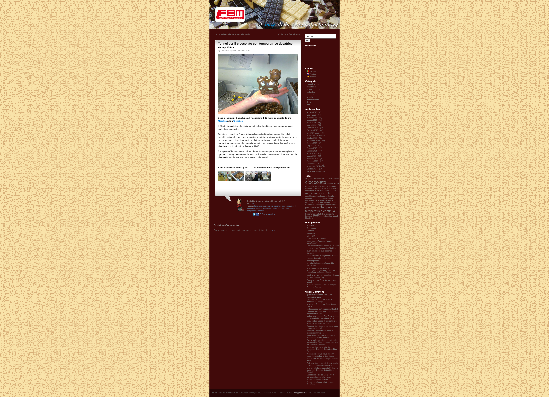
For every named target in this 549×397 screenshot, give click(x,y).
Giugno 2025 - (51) (314, 148)
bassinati (323, 179)
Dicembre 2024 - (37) (315, 164)
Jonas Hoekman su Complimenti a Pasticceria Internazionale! (321, 336)
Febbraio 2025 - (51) (315, 158)
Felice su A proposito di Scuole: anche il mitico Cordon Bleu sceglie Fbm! (322, 364)
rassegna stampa (326, 200)
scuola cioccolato (314, 89)
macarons (320, 190)
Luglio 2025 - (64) (314, 146)
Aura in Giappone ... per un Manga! (321, 285)
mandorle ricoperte (312, 198)
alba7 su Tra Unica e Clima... (319, 323)
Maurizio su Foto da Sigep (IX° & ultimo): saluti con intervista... (320, 376)
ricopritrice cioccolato (264, 208)
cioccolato (269, 206)
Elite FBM (311, 236)
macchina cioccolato (281, 208)
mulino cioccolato (327, 198)
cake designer (333, 179)
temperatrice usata (312, 214)
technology (311, 92)
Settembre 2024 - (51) (316, 171)
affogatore (309, 179)
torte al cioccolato (327, 214)
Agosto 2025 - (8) (314, 143)
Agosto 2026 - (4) (314, 112)
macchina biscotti (331, 190)
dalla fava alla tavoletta (319, 186)
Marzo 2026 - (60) (314, 125)
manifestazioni (313, 100)
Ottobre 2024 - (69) (314, 169)
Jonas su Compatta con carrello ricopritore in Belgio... (320, 332)
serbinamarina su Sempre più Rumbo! (322, 309)
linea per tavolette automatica (319, 258)
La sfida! (310, 231)
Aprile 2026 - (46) (314, 123)
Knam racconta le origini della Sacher (322, 255)
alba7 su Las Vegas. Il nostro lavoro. (322, 321)
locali (252, 204)
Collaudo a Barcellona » (289, 34)
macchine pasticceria (282, 206)
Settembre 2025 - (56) (316, 141)
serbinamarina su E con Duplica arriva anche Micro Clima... (322, 312)
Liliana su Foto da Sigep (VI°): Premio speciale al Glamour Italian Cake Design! (322, 370)
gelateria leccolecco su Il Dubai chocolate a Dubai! (320, 296)
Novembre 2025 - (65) (316, 135)
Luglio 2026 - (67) (314, 115)
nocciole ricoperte (312, 200)
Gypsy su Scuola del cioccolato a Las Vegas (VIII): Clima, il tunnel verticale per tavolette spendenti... (322, 342)
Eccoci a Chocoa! (314, 287)
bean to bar (311, 87)
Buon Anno (311, 228)
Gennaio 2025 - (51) (315, 161)
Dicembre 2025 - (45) (315, 133)
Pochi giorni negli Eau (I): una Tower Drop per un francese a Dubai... (322, 271)
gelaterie (312, 190)
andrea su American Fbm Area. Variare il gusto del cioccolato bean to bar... (323, 317)
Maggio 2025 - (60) (314, 151)
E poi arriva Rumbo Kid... (317, 238)
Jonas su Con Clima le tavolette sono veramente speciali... (322, 327)
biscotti (310, 97)
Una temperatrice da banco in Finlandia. (323, 246)
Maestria (222, 121)
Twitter (254, 214)
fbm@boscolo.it (300, 393)
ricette (309, 102)
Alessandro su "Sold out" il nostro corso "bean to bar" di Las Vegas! (321, 355)
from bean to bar (320, 188)
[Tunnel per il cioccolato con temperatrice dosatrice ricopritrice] (258, 113)
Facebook (257, 214)
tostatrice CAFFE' (312, 216)
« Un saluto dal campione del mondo (233, 34)
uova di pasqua (313, 261)
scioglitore (326, 203)
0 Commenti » (267, 214)
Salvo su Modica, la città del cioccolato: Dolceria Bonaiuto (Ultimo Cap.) (322, 349)
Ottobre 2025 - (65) (314, 138)
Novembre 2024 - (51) (316, 166)
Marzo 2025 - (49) (314, 156)
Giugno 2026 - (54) (314, 117)
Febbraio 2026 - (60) (315, 128)
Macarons (311, 233)
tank (318, 208)
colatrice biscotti (333, 183)
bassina (317, 179)
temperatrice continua (255, 211)
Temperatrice (259, 206)
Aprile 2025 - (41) (314, 153)
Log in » (271, 230)
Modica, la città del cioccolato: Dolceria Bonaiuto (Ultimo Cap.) (323, 276)
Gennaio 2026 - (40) (315, 130)
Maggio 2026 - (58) (314, 120)
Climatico (238, 121)
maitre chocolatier (329, 196)
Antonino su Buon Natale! (317, 379)
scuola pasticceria (323, 205)
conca (307, 186)
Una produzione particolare (318, 268)
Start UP (310, 226)
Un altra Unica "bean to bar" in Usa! (321, 248)
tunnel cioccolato (325, 216)
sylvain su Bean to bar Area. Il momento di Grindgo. (319, 300)
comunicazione (313, 84)
